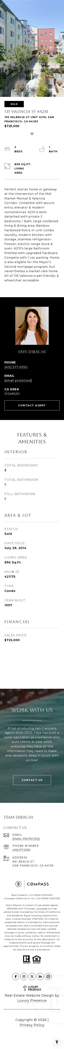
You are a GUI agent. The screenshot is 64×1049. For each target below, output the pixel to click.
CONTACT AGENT (32, 405)
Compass (41, 908)
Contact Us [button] (32, 780)
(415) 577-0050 (16, 367)
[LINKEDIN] (40, 976)
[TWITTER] (32, 976)
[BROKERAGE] (48, 976)
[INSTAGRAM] (23, 976)
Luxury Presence (32, 1000)
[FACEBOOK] (15, 976)
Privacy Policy (32, 1025)
